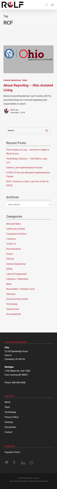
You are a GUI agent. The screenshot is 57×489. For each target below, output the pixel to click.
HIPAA (9, 268)
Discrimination (13, 248)
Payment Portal (12, 452)
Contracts (11, 238)
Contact (9, 432)
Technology (12, 303)
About (8, 402)
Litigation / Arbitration (17, 278)
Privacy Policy (12, 417)
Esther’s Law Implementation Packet (24, 167)
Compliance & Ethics (16, 233)
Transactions (12, 308)
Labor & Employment (16, 273)
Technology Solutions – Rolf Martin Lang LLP (26, 160)
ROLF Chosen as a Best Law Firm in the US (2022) (27, 183)
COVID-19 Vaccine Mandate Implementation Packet (28, 174)
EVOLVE (10, 258)
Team (7, 407)
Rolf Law (14, 109)
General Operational (12, 80)
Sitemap (9, 422)
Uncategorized (13, 314)
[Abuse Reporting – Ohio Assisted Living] (28, 59)
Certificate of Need (15, 228)
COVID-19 (11, 243)
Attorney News (13, 223)
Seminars (10, 293)
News (24, 80)
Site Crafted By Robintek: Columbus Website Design (28, 481)
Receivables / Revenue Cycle (20, 288)
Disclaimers (10, 427)
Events (9, 253)
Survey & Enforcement (17, 298)
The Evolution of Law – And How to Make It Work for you (27, 151)
